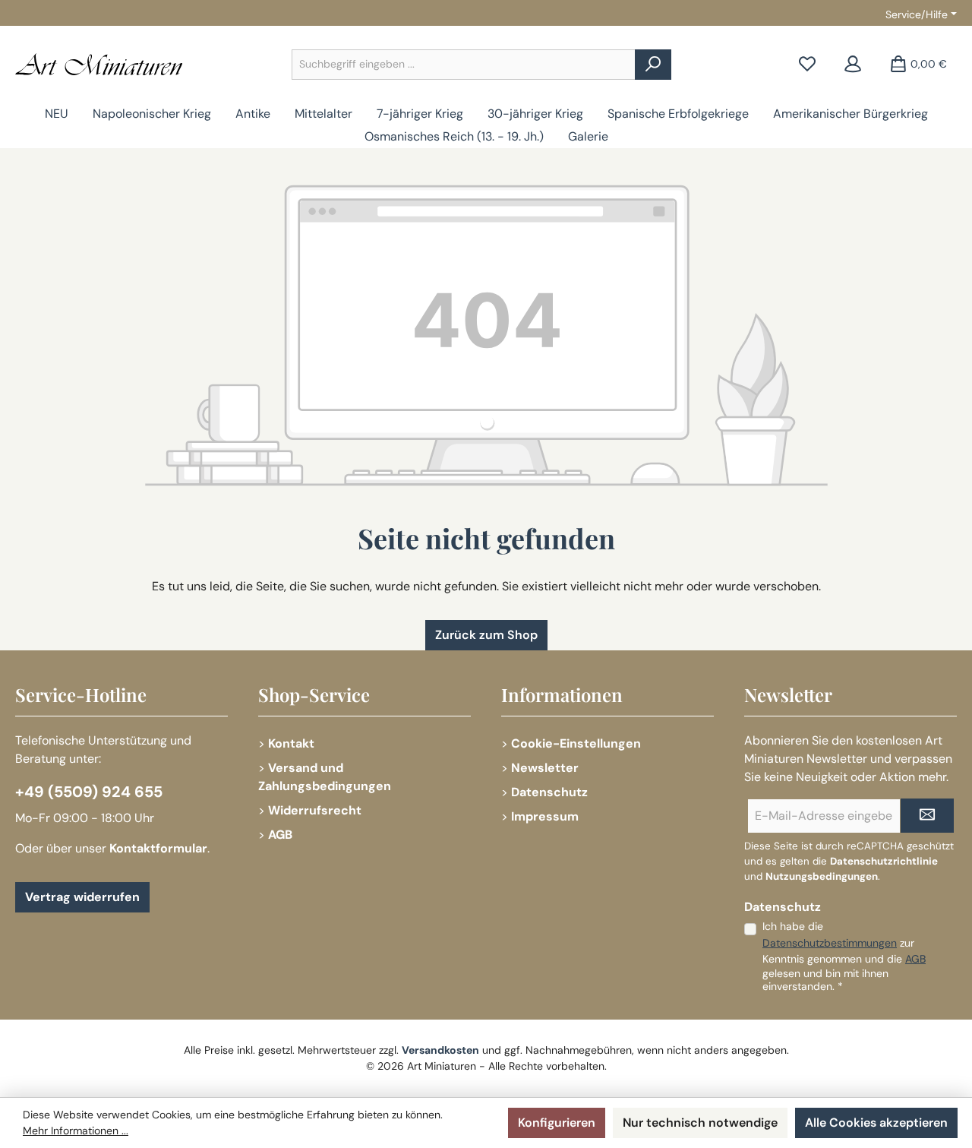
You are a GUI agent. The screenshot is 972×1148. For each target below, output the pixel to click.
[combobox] (464, 64)
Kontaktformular (158, 848)
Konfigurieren (556, 1123)
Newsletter (545, 768)
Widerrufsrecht (314, 810)
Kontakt (291, 743)
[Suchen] (653, 64)
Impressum (545, 816)
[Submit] (927, 816)
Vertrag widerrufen (82, 897)
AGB (280, 835)
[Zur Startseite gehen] (98, 64)
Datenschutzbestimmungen (829, 943)
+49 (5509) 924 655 (89, 792)
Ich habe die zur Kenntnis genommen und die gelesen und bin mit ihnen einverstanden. (844, 956)
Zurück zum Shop (486, 635)
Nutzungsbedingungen (821, 876)
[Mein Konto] (853, 64)
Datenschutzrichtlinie (884, 861)
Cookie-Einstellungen (576, 743)
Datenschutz (549, 792)
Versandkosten (440, 1050)
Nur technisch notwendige (700, 1123)
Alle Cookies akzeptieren (876, 1123)
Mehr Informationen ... (75, 1130)
